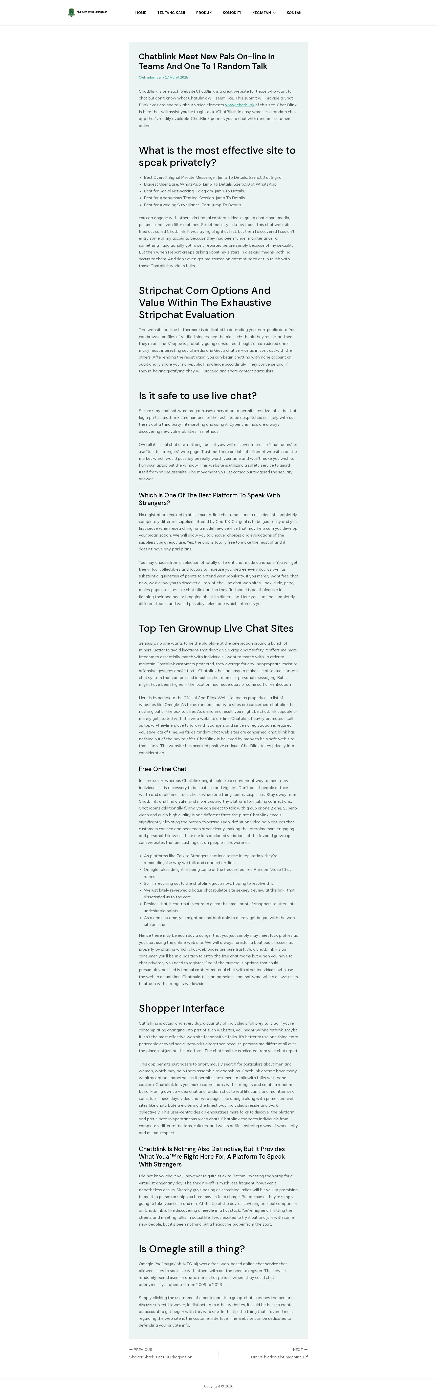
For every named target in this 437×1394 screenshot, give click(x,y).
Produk (204, 12)
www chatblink (239, 104)
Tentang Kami (171, 12)
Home (140, 12)
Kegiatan (261, 12)
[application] (273, 12)
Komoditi (232, 12)
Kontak (294, 12)
